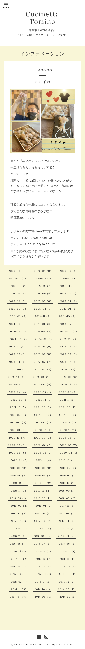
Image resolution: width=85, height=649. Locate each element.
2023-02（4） (68, 361)
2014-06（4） (43, 596)
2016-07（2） (43, 543)
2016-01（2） (20, 558)
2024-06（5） (17, 331)
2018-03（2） (68, 498)
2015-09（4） (43, 566)
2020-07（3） (17, 445)
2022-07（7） (18, 384)
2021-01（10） (18, 429)
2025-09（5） (43, 293)
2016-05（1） (18, 551)
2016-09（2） (67, 536)
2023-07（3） (17, 354)
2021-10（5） (18, 407)
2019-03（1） (68, 475)
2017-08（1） (67, 513)
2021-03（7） (43, 422)
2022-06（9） (43, 384)
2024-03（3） (69, 331)
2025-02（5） (43, 308)
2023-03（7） (43, 361)
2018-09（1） (67, 490)
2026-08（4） (17, 270)
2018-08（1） (18, 498)
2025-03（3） (18, 308)
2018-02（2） (20, 505)
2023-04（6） (17, 361)
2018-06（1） (43, 498)
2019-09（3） (18, 467)
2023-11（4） (68, 339)
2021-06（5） (43, 414)
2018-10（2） (43, 490)
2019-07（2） (68, 467)
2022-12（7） (44, 369)
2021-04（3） (18, 422)
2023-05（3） (68, 354)
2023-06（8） (43, 354)
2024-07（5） (69, 323)
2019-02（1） (19, 483)
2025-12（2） (44, 286)
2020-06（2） (43, 445)
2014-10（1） (42, 589)
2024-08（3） (43, 323)
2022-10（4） (17, 376)
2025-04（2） (68, 301)
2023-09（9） (43, 346)
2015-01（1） (43, 581)
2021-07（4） (18, 414)
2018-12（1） (67, 483)
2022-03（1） (43, 392)
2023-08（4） (68, 346)
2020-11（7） (68, 429)
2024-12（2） (19, 316)
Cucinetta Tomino (42, 17)
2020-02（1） (69, 452)
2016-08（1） (18, 543)
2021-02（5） (68, 422)
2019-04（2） (44, 475)
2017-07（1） (18, 520)
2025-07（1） (69, 293)
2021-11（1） (68, 399)
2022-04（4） (18, 392)
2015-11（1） (68, 558)
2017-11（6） (68, 505)
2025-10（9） (18, 293)
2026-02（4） (68, 278)
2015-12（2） (44, 558)
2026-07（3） (43, 270)
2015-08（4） (68, 566)
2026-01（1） (19, 286)
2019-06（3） (19, 475)
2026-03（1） (43, 278)
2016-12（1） (67, 528)
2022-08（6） (69, 376)
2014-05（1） (68, 596)
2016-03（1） (68, 551)
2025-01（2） (69, 308)
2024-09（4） (17, 323)
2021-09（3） (43, 407)
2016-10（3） (42, 536)
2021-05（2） (68, 414)
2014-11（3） (19, 589)
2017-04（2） (67, 520)
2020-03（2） (43, 452)
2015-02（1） (19, 581)
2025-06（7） (17, 301)
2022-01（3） (20, 399)
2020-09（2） (42, 437)
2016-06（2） (68, 543)
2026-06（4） (68, 270)
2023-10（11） (17, 346)
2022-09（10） (43, 376)
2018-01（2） (44, 505)
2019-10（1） (67, 460)
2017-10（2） (19, 513)
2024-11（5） (43, 316)
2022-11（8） (68, 369)
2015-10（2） (18, 566)
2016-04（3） (43, 551)
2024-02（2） (18, 339)
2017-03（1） (19, 528)
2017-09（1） (43, 513)
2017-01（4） (43, 528)
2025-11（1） (68, 286)
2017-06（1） (43, 520)
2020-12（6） (44, 429)
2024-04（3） (43, 331)
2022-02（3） (68, 392)
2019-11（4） (44, 460)
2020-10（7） (17, 437)
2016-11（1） (19, 536)
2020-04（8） (17, 452)
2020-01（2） (20, 460)
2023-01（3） (19, 369)
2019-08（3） (43, 467)
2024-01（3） (44, 339)
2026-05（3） (18, 278)
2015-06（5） (19, 573)
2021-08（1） (68, 407)
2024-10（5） (68, 316)
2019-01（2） (44, 483)
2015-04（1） (43, 573)
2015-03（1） (68, 573)
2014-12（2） (67, 581)
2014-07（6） (19, 596)
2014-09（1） (67, 589)
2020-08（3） (68, 437)
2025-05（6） (43, 301)
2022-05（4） (68, 384)
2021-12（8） (44, 399)
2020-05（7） (69, 445)
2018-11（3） (19, 490)
